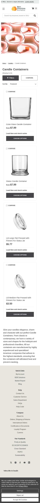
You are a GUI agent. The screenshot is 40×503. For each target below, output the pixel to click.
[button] (35, 15)
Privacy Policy (23, 486)
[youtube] (24, 462)
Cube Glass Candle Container (18, 124)
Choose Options (20, 138)
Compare (29, 78)
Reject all (20, 495)
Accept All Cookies (20, 500)
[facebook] (20, 462)
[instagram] (15, 462)
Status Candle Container (16, 181)
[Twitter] (11, 462)
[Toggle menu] (3, 8)
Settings (20, 491)
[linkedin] (29, 462)
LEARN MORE (28, 1)
